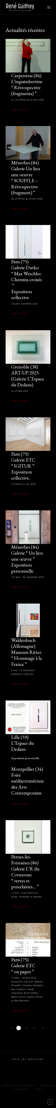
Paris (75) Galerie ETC (23, 965)
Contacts (39, 1089)
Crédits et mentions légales (18, 1085)
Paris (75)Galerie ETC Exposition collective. (23, 466)
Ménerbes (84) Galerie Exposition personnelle (27, 559)
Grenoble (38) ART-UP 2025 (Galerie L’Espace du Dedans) (27, 375)
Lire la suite (20, 110)
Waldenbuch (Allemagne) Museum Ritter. (26, 652)
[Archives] (28, 1059)
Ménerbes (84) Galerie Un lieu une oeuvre (25, 177)
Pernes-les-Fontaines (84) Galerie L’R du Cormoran (25, 871)
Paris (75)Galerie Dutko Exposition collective (26, 279)
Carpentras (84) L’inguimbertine (26, 84)
